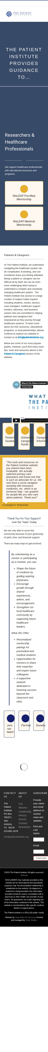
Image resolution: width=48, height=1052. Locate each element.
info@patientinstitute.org (31, 3)
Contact (23, 823)
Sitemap (24, 875)
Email (36, 845)
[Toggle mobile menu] (43, 10)
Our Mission (23, 805)
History (22, 815)
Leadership (24, 811)
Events (22, 819)
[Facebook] (4, 847)
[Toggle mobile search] (39, 10)
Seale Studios (31, 920)
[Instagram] (8, 847)
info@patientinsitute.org (30, 337)
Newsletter (24, 827)
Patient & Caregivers (14, 353)
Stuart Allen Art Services (25, 917)
